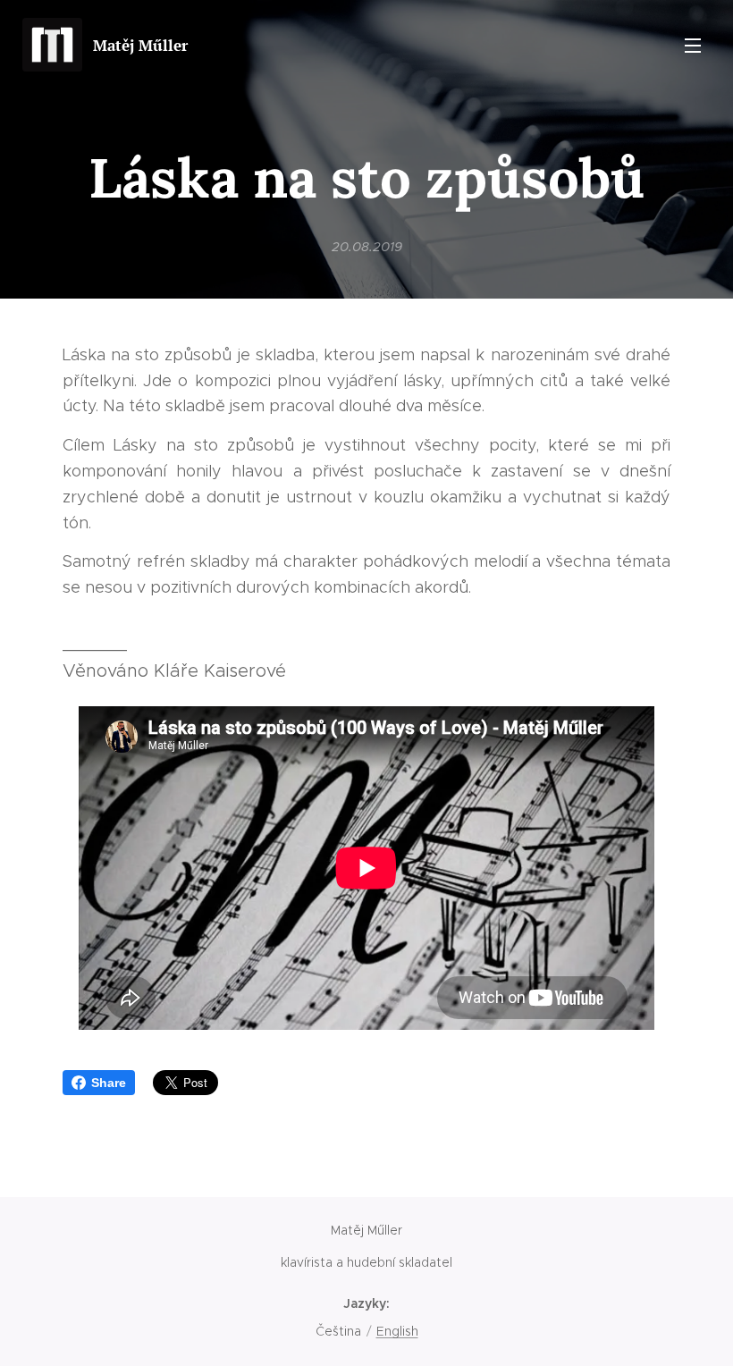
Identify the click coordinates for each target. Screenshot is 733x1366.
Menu (693, 45)
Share (108, 1082)
